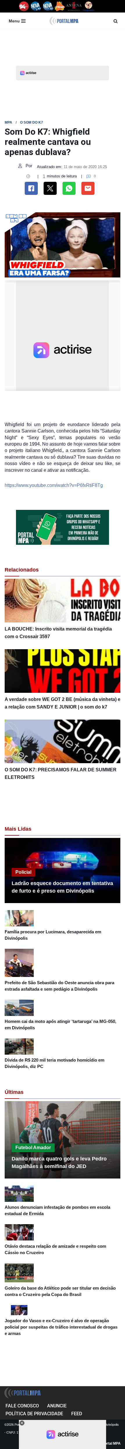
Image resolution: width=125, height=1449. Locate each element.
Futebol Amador (33, 1147)
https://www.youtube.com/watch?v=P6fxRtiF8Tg (54, 485)
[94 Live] (24, 6)
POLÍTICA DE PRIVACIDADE (34, 1413)
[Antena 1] (74, 6)
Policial (23, 872)
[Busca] (115, 21)
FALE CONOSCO (22, 1406)
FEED (76, 1413)
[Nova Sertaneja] (47, 6)
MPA (8, 122)
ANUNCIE (57, 1406)
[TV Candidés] (88, 6)
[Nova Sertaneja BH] (35, 6)
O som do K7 (31, 122)
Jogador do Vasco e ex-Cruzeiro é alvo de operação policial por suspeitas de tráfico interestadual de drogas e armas (61, 1327)
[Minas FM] (59, 6)
